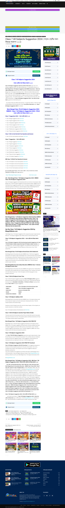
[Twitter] (57, 0)
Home (6, 0)
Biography (29, 3)
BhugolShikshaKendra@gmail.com (29, 501)
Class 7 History (33, 36)
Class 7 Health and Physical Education (26, 36)
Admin (44, 231)
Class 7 (6, 36)
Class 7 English (14, 36)
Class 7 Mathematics (38, 36)
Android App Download (39, 0)
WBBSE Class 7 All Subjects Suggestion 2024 (27, 413)
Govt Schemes (35, 3)
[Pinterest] (17, 46)
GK (47, 3)
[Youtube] (59, 0)
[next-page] (7, 455)
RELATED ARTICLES (9, 429)
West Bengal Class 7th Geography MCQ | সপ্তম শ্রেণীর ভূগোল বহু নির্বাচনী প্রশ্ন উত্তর (35, 452)
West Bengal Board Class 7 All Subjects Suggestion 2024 (13, 414)
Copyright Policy (17, 0)
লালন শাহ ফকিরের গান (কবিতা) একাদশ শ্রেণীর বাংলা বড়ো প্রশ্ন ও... (46, 273)
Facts (23, 3)
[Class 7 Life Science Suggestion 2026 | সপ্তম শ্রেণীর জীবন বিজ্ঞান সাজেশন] (10, 446)
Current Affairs (42, 3)
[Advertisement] (32, 18)
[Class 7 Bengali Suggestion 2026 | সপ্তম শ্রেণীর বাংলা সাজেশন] (10, 436)
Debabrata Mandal (9, 43)
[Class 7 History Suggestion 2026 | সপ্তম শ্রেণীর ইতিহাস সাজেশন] (23, 436)
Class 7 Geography (19, 36)
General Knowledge (46, 261)
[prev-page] (6, 455)
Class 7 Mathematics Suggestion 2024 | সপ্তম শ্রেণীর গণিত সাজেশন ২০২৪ (12, 426)
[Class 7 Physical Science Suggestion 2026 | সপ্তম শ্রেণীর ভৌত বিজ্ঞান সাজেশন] (23, 446)
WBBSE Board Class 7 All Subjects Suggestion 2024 (13, 413)
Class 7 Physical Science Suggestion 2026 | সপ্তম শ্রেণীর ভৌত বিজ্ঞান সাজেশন (23, 452)
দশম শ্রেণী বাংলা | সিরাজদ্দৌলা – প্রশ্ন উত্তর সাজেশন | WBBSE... (55, 263)
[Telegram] (55, 0)
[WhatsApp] (20, 46)
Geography (17, 3)
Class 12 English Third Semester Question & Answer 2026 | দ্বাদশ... (16, 473)
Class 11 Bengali (45, 270)
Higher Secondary (9, 3)
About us (9, 0)
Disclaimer (22, 0)
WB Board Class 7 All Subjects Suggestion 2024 (12, 412)
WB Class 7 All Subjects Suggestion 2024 (25, 412)
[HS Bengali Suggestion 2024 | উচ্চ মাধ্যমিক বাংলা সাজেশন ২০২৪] (26, 479)
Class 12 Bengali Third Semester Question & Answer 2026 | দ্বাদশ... (16, 478)
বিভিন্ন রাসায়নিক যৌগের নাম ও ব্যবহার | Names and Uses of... (46, 263)
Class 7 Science (44, 36)
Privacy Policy (26, 0)
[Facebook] (54, 0)
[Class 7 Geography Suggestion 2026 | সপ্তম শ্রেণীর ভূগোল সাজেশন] (35, 436)
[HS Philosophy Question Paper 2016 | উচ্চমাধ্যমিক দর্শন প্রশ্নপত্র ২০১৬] (51, 222)
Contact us (12, 0)
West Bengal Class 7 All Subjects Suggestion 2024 (29, 414)
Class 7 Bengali (10, 36)
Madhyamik (53, 261)
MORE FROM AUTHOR (17, 429)
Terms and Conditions (32, 0)
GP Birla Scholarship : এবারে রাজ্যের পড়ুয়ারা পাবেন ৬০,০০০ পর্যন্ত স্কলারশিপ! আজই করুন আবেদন (34, 426)
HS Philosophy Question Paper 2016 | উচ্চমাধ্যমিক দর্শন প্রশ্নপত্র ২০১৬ (50, 229)
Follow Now (37, 71)
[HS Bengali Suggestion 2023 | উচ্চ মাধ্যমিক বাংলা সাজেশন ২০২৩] (26, 474)
